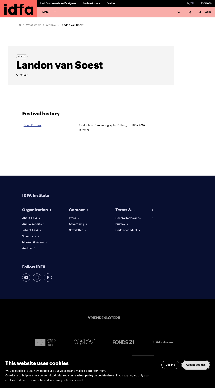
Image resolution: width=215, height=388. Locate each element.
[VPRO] (84, 342)
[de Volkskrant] (162, 342)
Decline (170, 365)
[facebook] (48, 277)
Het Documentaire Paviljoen (58, 3)
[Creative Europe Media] (45, 342)
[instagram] (37, 277)
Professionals (91, 3)
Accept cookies (196, 365)
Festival (111, 3)
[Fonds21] (123, 342)
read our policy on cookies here (94, 375)
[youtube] (26, 277)
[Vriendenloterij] (104, 317)
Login (207, 12)
